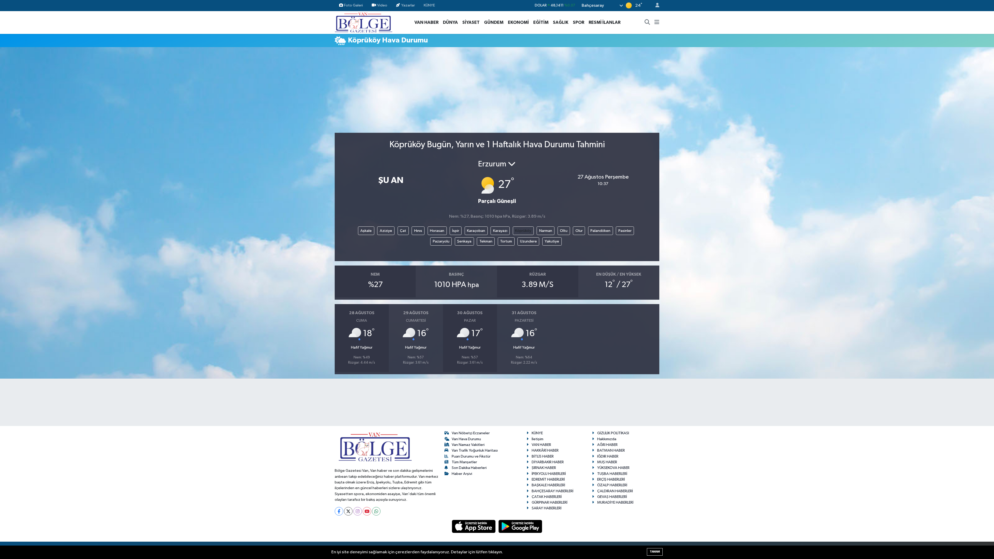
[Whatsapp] (376, 511)
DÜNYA (450, 22)
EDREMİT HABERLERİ (548, 479)
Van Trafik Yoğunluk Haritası (475, 450)
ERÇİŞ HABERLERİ (611, 479)
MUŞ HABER (607, 462)
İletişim (537, 439)
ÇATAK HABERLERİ (547, 497)
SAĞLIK (560, 22)
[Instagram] (357, 511)
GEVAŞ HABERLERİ (612, 497)
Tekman (485, 241)
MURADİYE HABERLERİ (615, 502)
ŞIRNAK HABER (544, 468)
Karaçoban (476, 231)
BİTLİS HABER (543, 456)
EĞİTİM (541, 22)
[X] (348, 511)
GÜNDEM (493, 22)
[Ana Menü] (656, 22)
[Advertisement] (497, 92)
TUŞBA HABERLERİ (612, 474)
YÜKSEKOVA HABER (613, 468)
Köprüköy (523, 231)
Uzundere (528, 241)
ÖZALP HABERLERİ (612, 485)
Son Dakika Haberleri (469, 468)
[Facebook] (339, 511)
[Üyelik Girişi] (655, 5)
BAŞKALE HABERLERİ (548, 485)
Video (382, 5)
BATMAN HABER (611, 450)
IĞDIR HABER (607, 456)
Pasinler (625, 231)
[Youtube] (367, 511)
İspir (455, 231)
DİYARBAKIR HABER (548, 462)
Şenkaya (464, 241)
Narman (545, 231)
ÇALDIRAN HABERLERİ (615, 491)
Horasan (437, 231)
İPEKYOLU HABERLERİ (549, 474)
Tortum (506, 241)
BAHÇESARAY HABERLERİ (552, 491)
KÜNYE (429, 5)
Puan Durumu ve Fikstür (471, 456)
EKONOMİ (518, 22)
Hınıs (418, 231)
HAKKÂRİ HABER (545, 450)
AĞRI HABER (607, 445)
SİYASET (471, 22)
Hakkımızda (606, 439)
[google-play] (520, 526)
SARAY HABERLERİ (546, 508)
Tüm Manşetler (464, 462)
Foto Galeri (353, 5)
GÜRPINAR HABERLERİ (549, 502)
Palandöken (600, 231)
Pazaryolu (441, 241)
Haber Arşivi (462, 474)
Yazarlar (408, 5)
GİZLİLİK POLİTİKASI (613, 433)
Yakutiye (552, 241)
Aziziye (386, 231)
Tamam (655, 551)
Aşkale (366, 231)
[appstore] (474, 526)
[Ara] (647, 22)
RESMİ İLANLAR (604, 22)
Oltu (563, 231)
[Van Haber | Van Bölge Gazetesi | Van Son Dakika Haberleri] (363, 22)
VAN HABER (426, 22)
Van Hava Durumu (466, 439)
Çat (403, 231)
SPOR (578, 22)
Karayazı (500, 231)
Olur (579, 231)
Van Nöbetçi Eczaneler (471, 433)
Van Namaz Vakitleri (468, 445)
